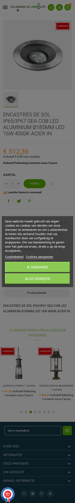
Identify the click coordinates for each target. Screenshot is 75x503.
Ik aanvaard (37, 267)
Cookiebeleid (14, 257)
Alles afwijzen (37, 278)
